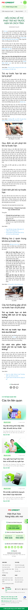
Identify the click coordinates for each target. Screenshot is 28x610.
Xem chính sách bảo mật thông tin (9, 598)
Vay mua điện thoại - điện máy (8, 570)
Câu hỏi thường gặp (19, 565)
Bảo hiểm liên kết (19, 577)
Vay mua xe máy (6, 567)
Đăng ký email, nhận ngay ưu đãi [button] (9, 596)
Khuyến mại (17, 571)
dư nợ (14, 337)
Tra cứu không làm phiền (8, 583)
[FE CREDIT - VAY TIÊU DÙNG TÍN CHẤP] (8, 2)
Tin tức (16, 569)
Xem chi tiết (6, 434)
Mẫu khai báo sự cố (6, 601)
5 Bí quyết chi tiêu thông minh (15, 284)
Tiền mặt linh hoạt (6, 565)
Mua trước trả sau (19, 580)
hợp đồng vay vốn (7, 48)
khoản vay (22, 102)
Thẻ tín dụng (5, 572)
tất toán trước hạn (14, 244)
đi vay (5, 31)
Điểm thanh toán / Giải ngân (7, 581)
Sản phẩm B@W (18, 582)
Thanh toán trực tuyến (7, 577)
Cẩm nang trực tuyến (20, 567)
